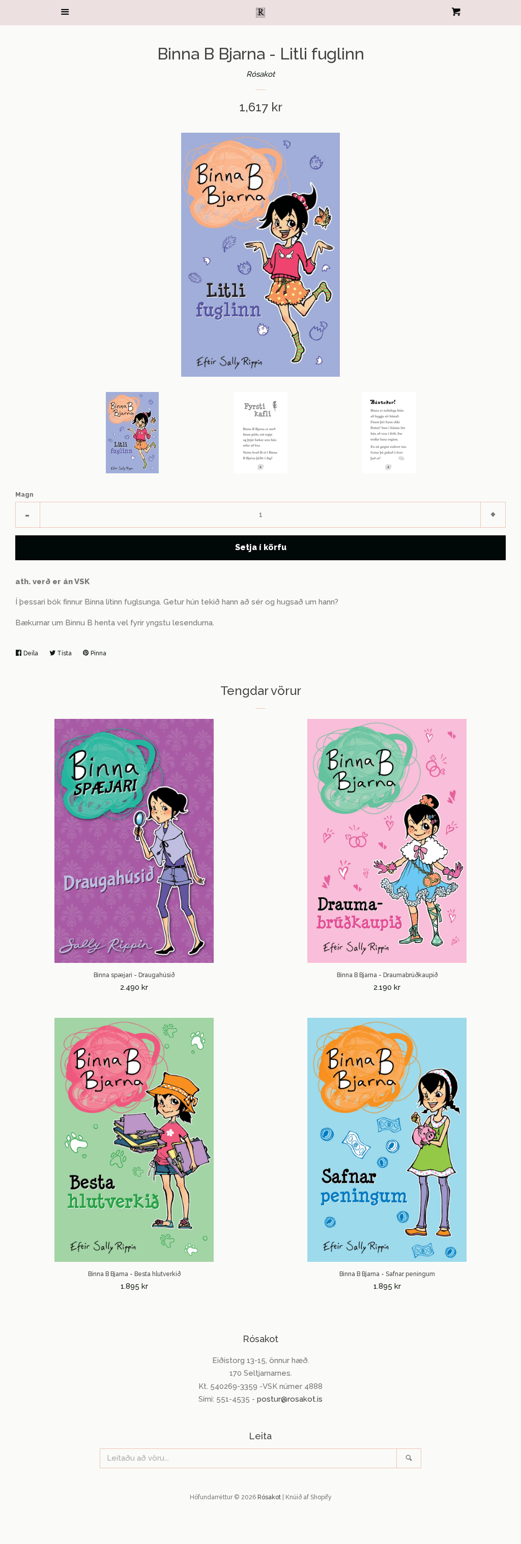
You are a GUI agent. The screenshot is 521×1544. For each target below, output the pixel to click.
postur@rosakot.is (290, 1399)
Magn (24, 494)
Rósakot (260, 74)
